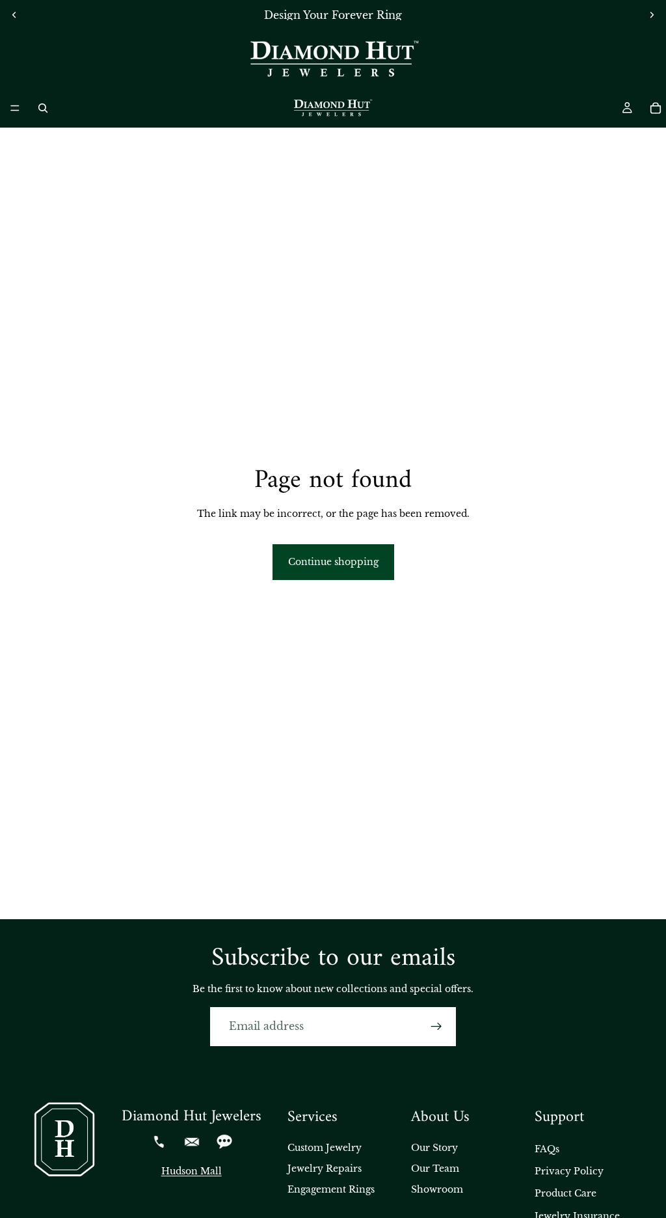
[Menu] (15, 108)
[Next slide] (651, 15)
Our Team (435, 1168)
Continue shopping (333, 562)
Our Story (434, 1148)
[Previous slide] (14, 15)
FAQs (547, 1149)
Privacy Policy (569, 1171)
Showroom (437, 1189)
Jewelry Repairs (324, 1168)
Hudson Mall (191, 1171)
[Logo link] (333, 59)
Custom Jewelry (324, 1148)
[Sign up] (436, 1026)
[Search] (43, 108)
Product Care (565, 1193)
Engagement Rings (331, 1189)
